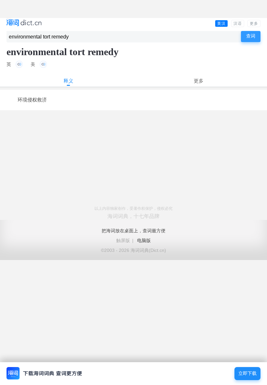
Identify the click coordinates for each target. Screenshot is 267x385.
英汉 (221, 23)
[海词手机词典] (24, 23)
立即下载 (247, 373)
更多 (254, 23)
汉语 (237, 23)
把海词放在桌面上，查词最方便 (133, 230)
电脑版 (144, 240)
